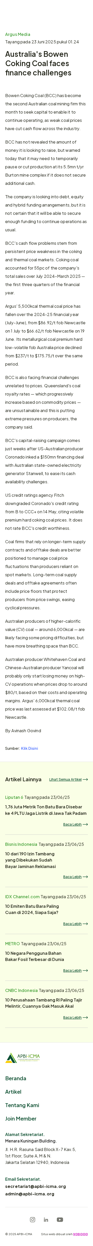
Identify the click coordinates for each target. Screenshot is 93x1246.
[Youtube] (60, 1220)
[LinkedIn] (46, 1219)
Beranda (15, 1078)
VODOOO (80, 1234)
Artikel (13, 1091)
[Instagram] (32, 1219)
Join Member (20, 1118)
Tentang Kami (22, 1104)
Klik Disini (29, 748)
